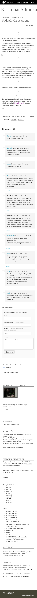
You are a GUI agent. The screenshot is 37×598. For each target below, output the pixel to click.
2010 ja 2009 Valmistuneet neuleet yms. (17, 524)
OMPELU (17, 571)
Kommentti (7, 337)
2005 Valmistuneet (11, 515)
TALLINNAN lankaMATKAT (9, 576)
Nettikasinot (10, 2)
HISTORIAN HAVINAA (15, 565)
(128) (9, 498)
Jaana (9, 164)
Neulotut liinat (6, 571)
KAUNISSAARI (12, 567)
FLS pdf (5, 409)
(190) (9, 491)
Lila (8, 253)
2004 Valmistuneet (11, 513)
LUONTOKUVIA (7, 569)
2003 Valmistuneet (11, 511)
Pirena (9, 176)
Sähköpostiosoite (14, 322)
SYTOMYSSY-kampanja (11, 573)
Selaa (18, 2)
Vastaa (8, 143)
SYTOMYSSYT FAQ (12, 541)
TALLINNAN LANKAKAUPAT (25, 573)
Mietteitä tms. (20, 569)
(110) (9, 496)
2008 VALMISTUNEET (12, 522)
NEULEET (20, 119)
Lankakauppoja (14, 569)
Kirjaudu (32, 2)
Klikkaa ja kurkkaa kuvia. (10, 372)
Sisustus (18, 573)
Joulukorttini (5, 567)
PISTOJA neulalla (11, 535)
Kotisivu (13, 329)
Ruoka (4, 573)
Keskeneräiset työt (11, 526)
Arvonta (4, 565)
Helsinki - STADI (27, 565)
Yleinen (25, 576)
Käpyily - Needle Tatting (22, 567)
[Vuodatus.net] (9, 593)
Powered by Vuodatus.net (27, 595)
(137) (9, 494)
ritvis (8, 293)
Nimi (5, 316)
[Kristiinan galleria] (7, 367)
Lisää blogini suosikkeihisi (11, 424)
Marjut (9, 136)
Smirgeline (10, 235)
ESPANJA (13, 119)
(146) (9, 489)
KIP (17, 567)
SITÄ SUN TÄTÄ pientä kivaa (14, 539)
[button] (15, 2)
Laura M (9, 148)
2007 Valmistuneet (11, 520)
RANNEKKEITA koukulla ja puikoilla (16, 537)
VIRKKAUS (17, 576)
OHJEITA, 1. (9, 530)
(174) (9, 502)
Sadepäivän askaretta (15, 20)
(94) (8, 487)
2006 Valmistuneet (11, 517)
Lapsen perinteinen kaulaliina (14, 528)
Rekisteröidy (24, 2)
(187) (9, 500)
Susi (8, 271)
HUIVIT (21, 565)
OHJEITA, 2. (9, 532)
